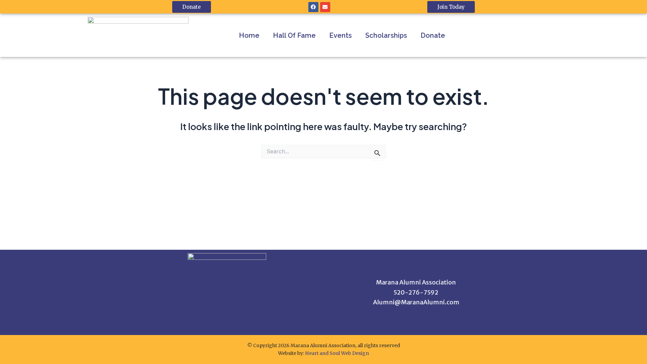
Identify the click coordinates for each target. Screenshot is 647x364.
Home (249, 35)
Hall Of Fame (294, 35)
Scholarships (386, 35)
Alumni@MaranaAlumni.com (416, 302)
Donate (433, 35)
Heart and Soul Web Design (337, 353)
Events (340, 35)
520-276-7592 (416, 292)
